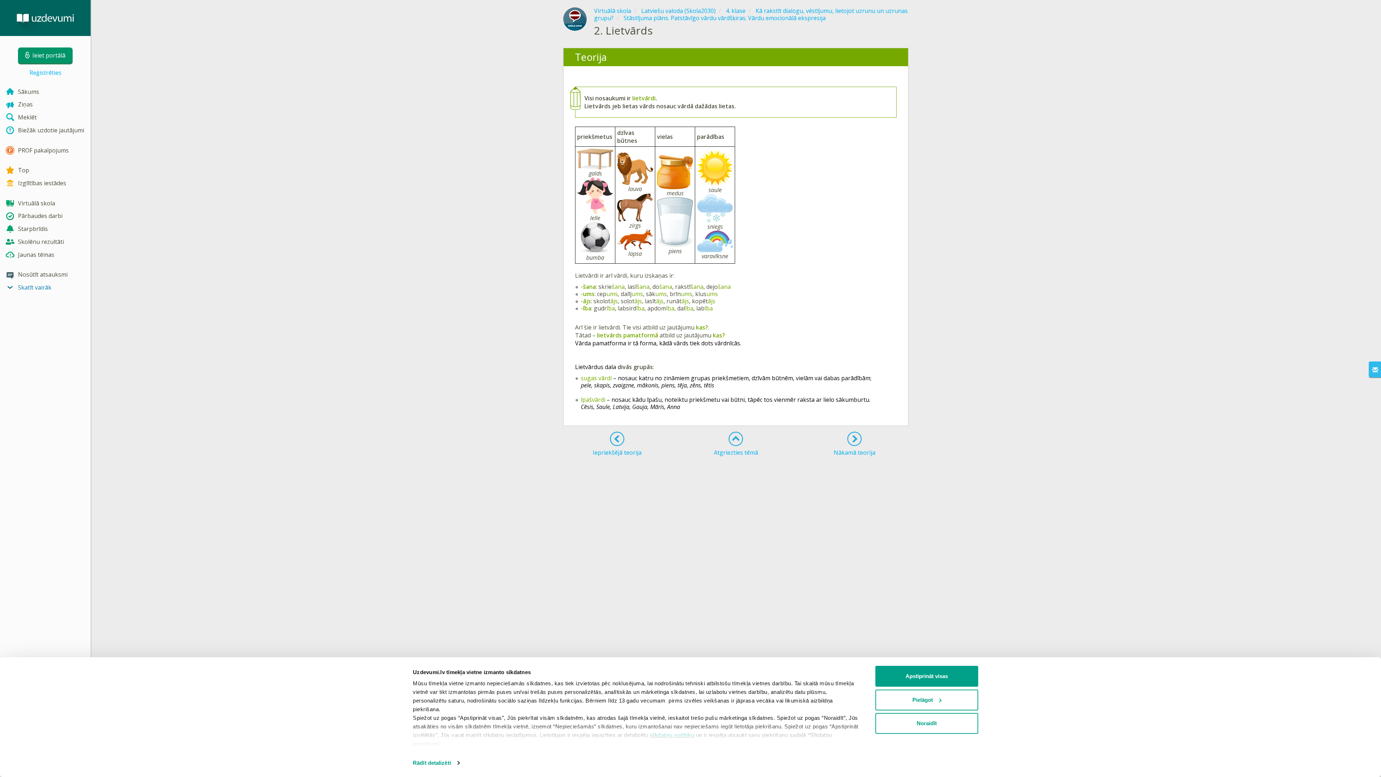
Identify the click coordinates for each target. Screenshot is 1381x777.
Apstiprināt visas (927, 676)
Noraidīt (927, 723)
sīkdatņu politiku (672, 735)
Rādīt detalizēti (432, 763)
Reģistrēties (45, 72)
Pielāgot (922, 700)
